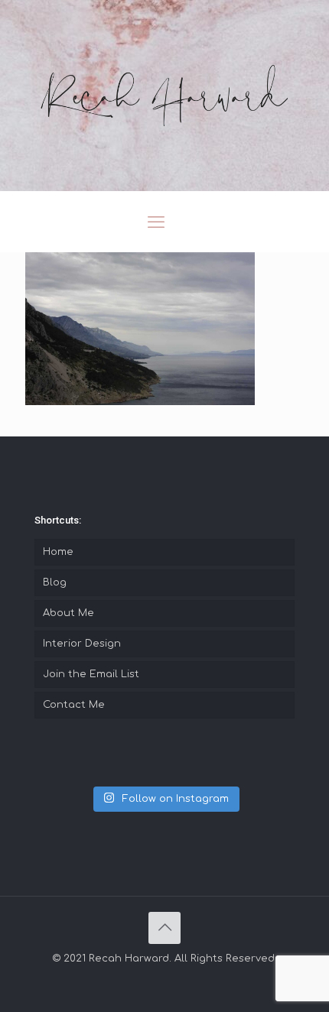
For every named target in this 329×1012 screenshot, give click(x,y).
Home (58, 552)
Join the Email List (91, 674)
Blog (55, 582)
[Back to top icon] (164, 928)
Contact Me (74, 704)
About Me (68, 613)
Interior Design (82, 643)
